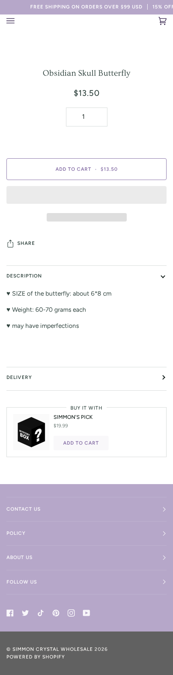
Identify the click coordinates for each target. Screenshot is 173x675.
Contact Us (23, 509)
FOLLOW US (21, 582)
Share (26, 243)
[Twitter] (25, 613)
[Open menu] (15, 20)
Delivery (19, 377)
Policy (16, 533)
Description (24, 276)
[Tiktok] (40, 613)
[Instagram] (71, 613)
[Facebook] (10, 613)
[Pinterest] (56, 613)
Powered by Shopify (35, 657)
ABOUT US (19, 557)
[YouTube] (86, 613)
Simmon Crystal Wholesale (52, 649)
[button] (86, 197)
